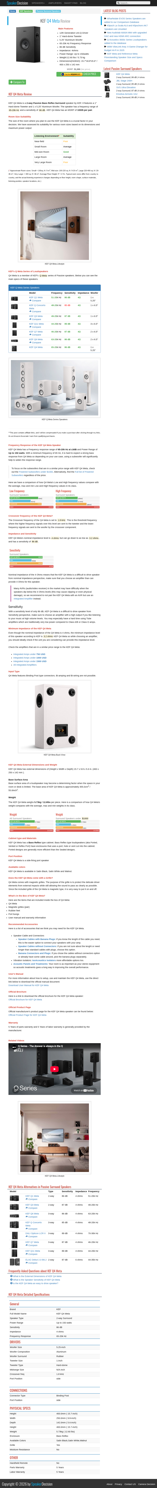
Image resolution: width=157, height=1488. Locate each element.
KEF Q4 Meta (36, 347)
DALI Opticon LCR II (36, 1233)
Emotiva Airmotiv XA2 (126, 94)
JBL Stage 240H (124, 81)
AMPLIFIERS (55, 3)
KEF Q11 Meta (36, 324)
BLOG (83, 3)
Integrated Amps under (29, 654)
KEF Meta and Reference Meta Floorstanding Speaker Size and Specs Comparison (123, 57)
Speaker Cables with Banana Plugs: (37, 939)
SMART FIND (71, 3)
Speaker (17, 3)
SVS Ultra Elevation (126, 87)
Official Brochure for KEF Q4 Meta (25, 999)
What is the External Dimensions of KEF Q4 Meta (37, 1276)
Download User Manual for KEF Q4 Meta (28, 985)
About (109, 1484)
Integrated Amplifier (23, 598)
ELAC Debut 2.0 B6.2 (36, 1260)
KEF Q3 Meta (36, 316)
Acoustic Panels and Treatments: (30, 964)
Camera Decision (146, 1484)
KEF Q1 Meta (36, 297)
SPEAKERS (38, 3)
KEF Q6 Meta (36, 339)
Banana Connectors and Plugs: (34, 953)
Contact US (130, 1484)
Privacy (118, 1484)
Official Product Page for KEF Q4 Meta (27, 1015)
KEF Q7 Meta (36, 331)
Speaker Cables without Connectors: (37, 946)
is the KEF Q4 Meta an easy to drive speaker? (35, 1283)
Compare (36, 300)
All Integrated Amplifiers (25, 665)
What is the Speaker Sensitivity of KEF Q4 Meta (36, 1280)
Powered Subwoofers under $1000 (36, 472)
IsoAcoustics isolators (44, 960)
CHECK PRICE (89, 74)
